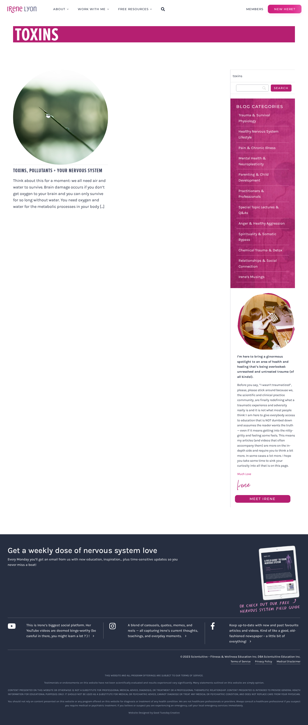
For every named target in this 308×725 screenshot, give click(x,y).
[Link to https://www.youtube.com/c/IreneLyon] (13, 626)
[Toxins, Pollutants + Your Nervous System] (60, 117)
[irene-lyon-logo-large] (22, 6)
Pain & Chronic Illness (257, 148)
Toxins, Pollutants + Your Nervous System (56, 111)
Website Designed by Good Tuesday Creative (154, 712)
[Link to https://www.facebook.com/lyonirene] (216, 626)
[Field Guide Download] (269, 547)
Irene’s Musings (251, 277)
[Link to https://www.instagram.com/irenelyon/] (115, 626)
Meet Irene (263, 499)
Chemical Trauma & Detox (260, 250)
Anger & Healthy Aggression (262, 223)
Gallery (65, 111)
